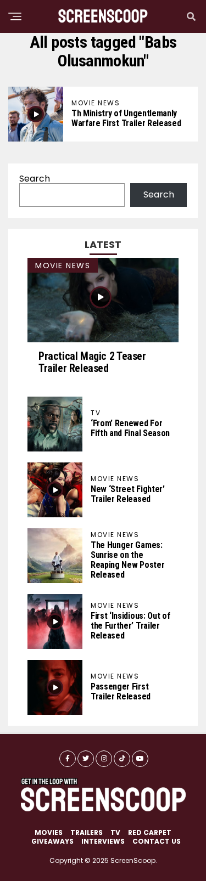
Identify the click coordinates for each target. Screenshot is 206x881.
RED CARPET (149, 832)
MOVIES (49, 832)
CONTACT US (156, 841)
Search (34, 178)
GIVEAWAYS (52, 841)
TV (115, 832)
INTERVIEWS (103, 841)
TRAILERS (86, 832)
